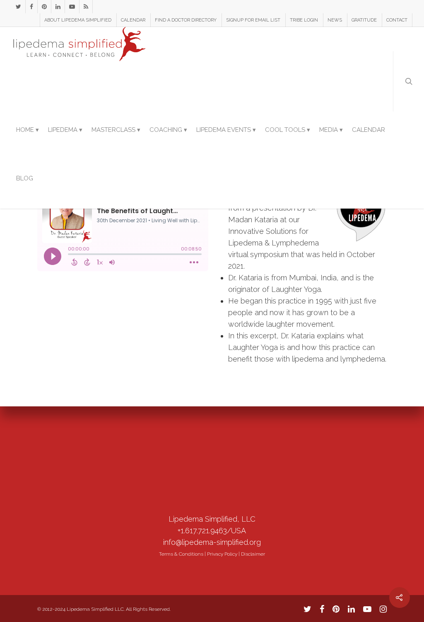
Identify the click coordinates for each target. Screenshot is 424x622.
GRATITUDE (364, 20)
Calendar (368, 130)
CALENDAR (133, 20)
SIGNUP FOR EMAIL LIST (253, 20)
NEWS (335, 20)
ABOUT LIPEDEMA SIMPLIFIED (77, 20)
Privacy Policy (222, 554)
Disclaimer (253, 554)
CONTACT (396, 20)
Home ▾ (27, 130)
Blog (24, 178)
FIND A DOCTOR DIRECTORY (186, 20)
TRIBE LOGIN (304, 20)
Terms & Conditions (181, 554)
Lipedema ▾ (65, 130)
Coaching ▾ (168, 130)
